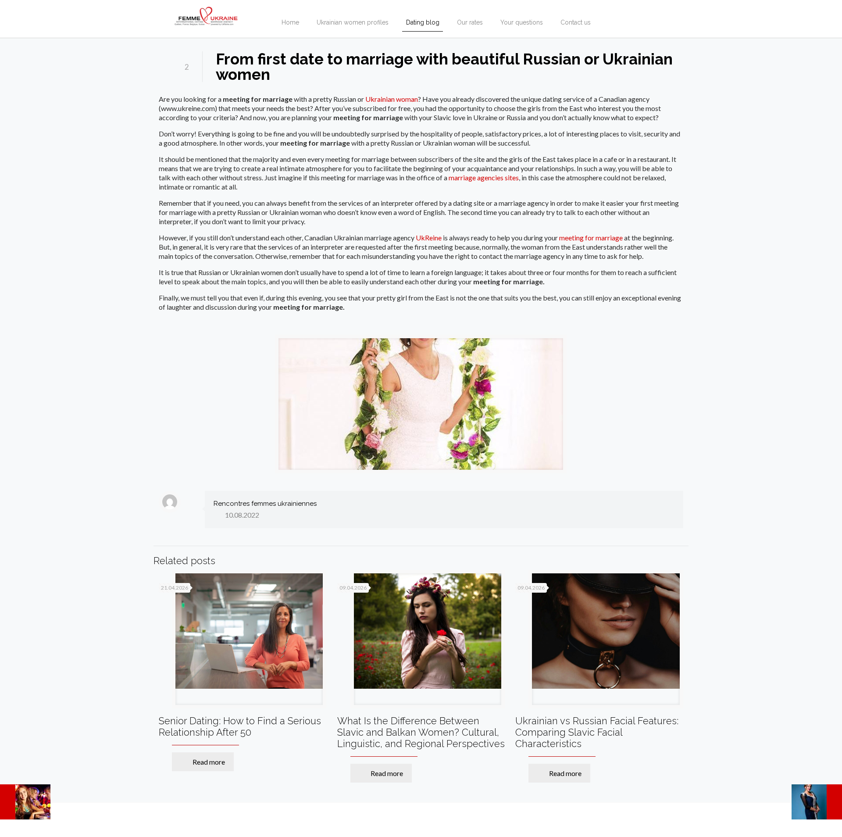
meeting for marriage (591, 237)
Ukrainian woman (391, 99)
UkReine (429, 237)
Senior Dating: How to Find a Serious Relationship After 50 (240, 726)
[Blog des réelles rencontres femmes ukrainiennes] (206, 13)
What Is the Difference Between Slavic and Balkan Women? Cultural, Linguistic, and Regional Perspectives (421, 732)
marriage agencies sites (484, 177)
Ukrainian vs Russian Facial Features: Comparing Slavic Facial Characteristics (596, 732)
